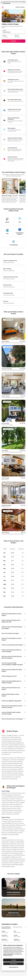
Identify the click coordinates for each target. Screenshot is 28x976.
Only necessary (13, 963)
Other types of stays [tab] (17, 927)
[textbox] (7, 37)
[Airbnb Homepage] (3, 7)
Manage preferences (13, 967)
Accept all (13, 960)
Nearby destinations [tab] (6, 927)
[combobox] (13, 32)
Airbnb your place (20, 7)
